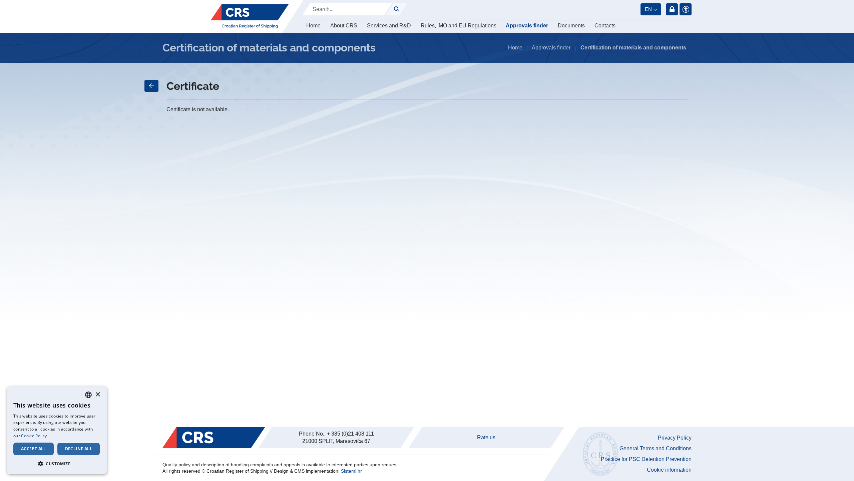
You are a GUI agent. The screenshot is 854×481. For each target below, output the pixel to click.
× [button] (97, 394)
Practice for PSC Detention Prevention (646, 459)
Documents (571, 25)
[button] (56, 464)
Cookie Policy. (34, 436)
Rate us (486, 437)
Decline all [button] (78, 449)
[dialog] (57, 430)
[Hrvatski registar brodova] (250, 16)
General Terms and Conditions (655, 448)
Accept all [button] (33, 449)
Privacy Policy (675, 438)
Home (313, 25)
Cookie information (669, 470)
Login (672, 9)
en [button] (648, 9)
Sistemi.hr (351, 471)
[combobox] (88, 394)
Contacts (604, 25)
